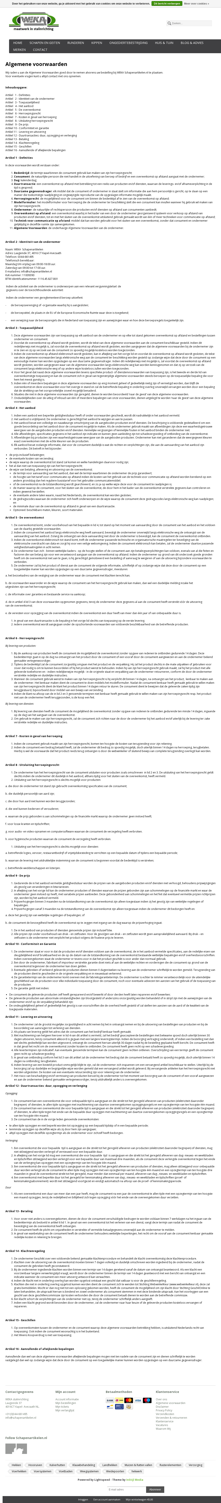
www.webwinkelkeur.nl (184, 1284)
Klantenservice (165, 1421)
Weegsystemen (89, 1471)
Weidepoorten (115, 1471)
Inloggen (83, 1499)
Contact (40, 50)
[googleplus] (22, 1453)
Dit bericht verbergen (167, 3)
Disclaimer (162, 1407)
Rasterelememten (170, 1465)
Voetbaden (66, 1471)
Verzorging (195, 1465)
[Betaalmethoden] (110, 1402)
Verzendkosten (165, 1414)
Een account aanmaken (106, 1499)
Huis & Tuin (164, 43)
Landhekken (110, 1465)
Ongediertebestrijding (128, 43)
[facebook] (10, 1453)
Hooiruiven (35, 1465)
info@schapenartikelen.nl (20, 1418)
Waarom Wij (163, 1429)
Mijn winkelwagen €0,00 (139, 1499)
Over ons (161, 1399)
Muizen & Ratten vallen (138, 1465)
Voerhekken (19, 1471)
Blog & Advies (192, 43)
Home (17, 43)
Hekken (16, 1465)
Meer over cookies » (196, 3)
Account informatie (67, 1399)
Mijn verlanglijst (64, 1410)
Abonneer (155, 1489)
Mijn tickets (62, 1407)
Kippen (96, 43)
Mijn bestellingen (65, 1403)
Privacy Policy (164, 1410)
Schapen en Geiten (45, 43)
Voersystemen (42, 1471)
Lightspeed (102, 1480)
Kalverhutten (57, 1465)
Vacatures (162, 1425)
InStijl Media (134, 1480)
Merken (19, 50)
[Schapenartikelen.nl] (34, 23)
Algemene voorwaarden (170, 1403)
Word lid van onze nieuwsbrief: (80, 1489)
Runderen (75, 43)
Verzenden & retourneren (171, 1418)
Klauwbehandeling (84, 1465)
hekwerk (137, 1471)
